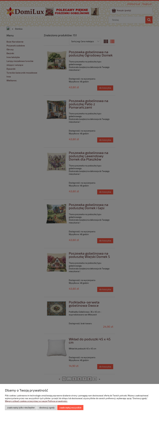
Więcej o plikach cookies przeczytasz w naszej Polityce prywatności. (36, 401)
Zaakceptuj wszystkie (70, 407)
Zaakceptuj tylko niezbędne (21, 407)
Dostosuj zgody (47, 407)
